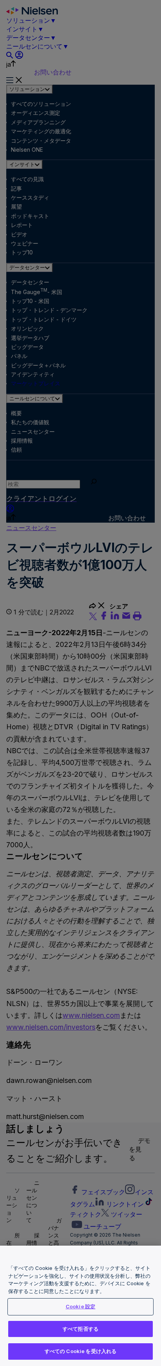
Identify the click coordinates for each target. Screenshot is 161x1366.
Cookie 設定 (80, 1306)
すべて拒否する (80, 1329)
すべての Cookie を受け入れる (80, 1351)
